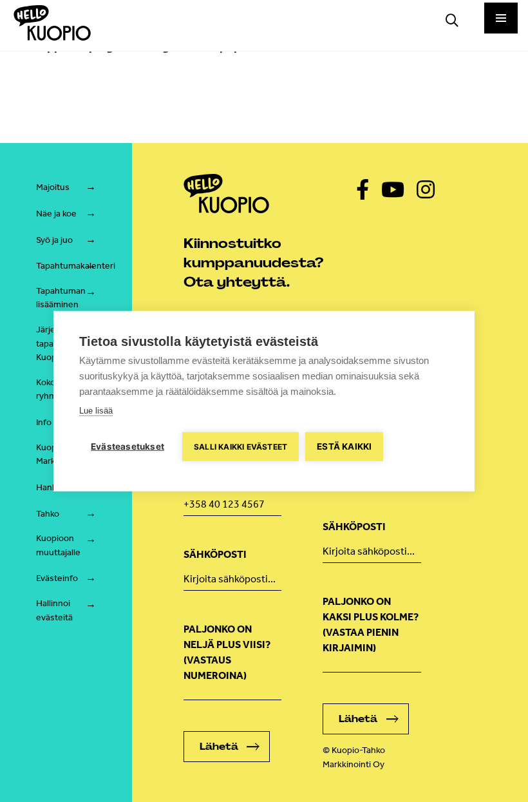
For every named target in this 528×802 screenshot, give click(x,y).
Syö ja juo (54, 239)
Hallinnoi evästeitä (54, 610)
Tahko (47, 513)
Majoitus (53, 187)
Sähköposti (215, 554)
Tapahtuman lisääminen (61, 297)
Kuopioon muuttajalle (58, 545)
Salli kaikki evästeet (240, 446)
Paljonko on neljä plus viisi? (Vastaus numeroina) (227, 652)
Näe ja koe (56, 213)
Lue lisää (96, 410)
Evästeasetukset (127, 446)
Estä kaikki (344, 446)
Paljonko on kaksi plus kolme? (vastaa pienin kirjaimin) (371, 624)
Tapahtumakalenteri (75, 265)
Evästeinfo (57, 578)
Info (44, 422)
